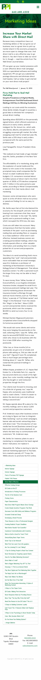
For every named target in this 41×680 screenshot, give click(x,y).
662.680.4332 (30, 638)
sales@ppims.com (30, 646)
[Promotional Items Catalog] (18, 1)
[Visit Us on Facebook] (23, 1)
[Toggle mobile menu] (38, 7)
